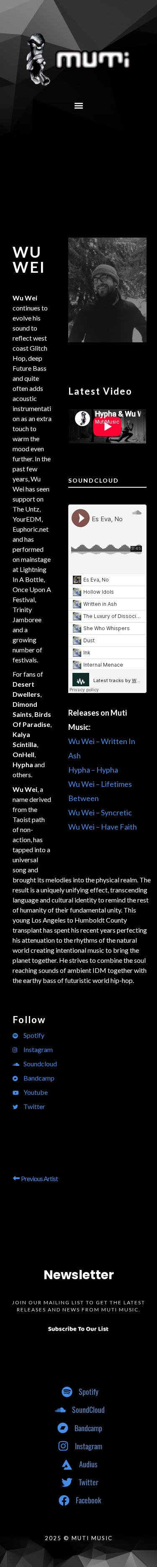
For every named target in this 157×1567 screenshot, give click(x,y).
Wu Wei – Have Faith (102, 826)
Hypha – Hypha (93, 769)
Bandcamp (38, 1078)
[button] (78, 105)
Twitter (33, 1106)
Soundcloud (39, 1064)
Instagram (37, 1049)
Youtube (35, 1092)
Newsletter (79, 1275)
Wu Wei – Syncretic (100, 812)
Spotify (33, 1035)
